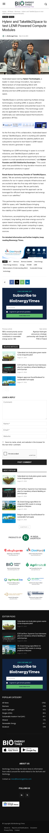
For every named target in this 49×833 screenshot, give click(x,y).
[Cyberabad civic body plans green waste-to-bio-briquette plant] (9, 356)
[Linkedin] (27, 282)
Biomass (17, 11)
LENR (35, 265)
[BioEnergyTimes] (3, 36)
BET (10, 261)
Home (4, 11)
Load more (23, 527)
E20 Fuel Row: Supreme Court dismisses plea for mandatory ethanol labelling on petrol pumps (31, 367)
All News (10, 11)
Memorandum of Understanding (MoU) (15, 268)
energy (22, 265)
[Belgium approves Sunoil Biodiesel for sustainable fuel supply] (9, 381)
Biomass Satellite (26, 261)
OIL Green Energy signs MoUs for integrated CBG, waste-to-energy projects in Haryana (29, 504)
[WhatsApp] (22, 282)
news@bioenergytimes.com (21, 779)
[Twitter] (27, 795)
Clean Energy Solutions (10, 265)
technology (6, 271)
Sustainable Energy (36, 268)
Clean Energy (38, 261)
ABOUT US (24, 763)
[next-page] (7, 389)
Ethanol (5, 372)
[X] (17, 282)
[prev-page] (3, 389)
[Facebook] (11, 282)
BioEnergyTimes (12, 36)
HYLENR (29, 265)
